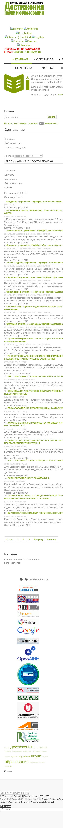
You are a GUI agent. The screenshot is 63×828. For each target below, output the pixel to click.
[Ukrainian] (24, 45)
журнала (14, 756)
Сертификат (36, 751)
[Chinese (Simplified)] (18, 37)
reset (36, 796)
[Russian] (16, 28)
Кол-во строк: (11, 193)
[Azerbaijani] (24, 33)
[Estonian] (17, 41)
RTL (42, 796)
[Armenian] (31, 28)
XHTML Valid (17, 796)
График (6, 748)
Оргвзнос (8, 751)
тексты (8, 765)
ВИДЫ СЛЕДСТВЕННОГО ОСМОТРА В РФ (28, 478)
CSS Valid (4, 796)
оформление (34, 762)
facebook (26, 579)
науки (36, 755)
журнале (24, 756)
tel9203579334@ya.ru (27, 52)
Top (26, 796)
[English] (38, 37)
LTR (47, 796)
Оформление (17, 751)
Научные (43, 747)
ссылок (42, 762)
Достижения (21, 747)
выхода (44, 751)
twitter (21, 579)
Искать (51, 116)
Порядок (9, 155)
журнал (7, 757)
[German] (31, 41)
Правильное (27, 751)
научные (45, 757)
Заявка (36, 748)
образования (17, 761)
